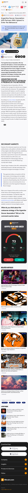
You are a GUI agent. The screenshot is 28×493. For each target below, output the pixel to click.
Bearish (8, 259)
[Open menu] (26, 2)
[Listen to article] (2, 51)
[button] (17, 51)
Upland (18, 402)
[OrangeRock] (9, 9)
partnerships (10, 200)
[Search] (23, 2)
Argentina (4, 402)
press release (12, 100)
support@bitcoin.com (6, 489)
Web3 (24, 402)
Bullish (19, 259)
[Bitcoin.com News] (5, 2)
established (4, 200)
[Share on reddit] (21, 56)
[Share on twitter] (19, 56)
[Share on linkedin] (24, 56)
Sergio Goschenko (8, 56)
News (2, 12)
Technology (6, 12)
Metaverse (12, 402)
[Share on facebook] (16, 56)
